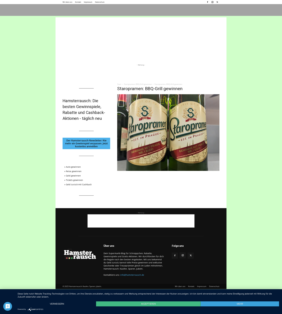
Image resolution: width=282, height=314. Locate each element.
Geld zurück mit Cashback (79, 184)
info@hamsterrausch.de (132, 274)
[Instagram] (212, 2)
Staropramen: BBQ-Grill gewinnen (138, 84)
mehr (240, 303)
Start (119, 84)
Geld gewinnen (73, 175)
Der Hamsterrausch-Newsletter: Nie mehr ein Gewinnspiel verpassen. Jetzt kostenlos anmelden (86, 143)
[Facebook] (207, 2)
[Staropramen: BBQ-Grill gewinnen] (168, 170)
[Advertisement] (141, 37)
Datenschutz (99, 2)
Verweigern (57, 303)
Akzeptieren (148, 303)
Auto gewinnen (73, 166)
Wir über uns (67, 2)
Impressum (88, 2)
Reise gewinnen (74, 171)
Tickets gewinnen (74, 180)
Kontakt (78, 2)
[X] (217, 2)
